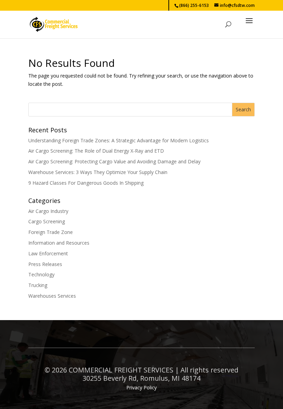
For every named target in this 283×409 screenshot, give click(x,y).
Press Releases (45, 264)
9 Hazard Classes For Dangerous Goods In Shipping (86, 183)
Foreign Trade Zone (50, 232)
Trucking (37, 285)
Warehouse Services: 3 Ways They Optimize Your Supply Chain (97, 172)
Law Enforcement (48, 253)
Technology (41, 274)
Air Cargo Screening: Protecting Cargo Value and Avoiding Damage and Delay (114, 161)
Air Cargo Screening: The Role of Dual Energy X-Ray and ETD (96, 150)
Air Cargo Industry (48, 211)
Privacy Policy (141, 387)
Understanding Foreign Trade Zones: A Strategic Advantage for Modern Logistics (118, 140)
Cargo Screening (46, 221)
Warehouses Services (52, 296)
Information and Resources (58, 242)
